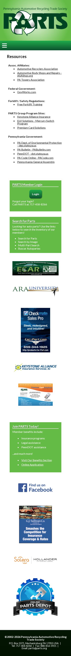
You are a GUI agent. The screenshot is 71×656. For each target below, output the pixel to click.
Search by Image (28, 241)
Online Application (32, 464)
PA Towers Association (30, 79)
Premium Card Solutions (31, 127)
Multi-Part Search (28, 245)
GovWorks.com (26, 92)
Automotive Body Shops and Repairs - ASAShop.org (39, 74)
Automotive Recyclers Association (37, 68)
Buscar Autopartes (29, 248)
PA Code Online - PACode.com (35, 157)
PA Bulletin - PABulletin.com (34, 149)
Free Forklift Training (29, 104)
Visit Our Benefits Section (36, 460)
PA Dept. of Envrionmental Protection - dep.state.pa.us (39, 144)
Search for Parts (27, 238)
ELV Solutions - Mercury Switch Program (35, 122)
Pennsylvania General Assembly (36, 161)
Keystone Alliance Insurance (33, 116)
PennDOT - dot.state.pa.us (32, 153)
